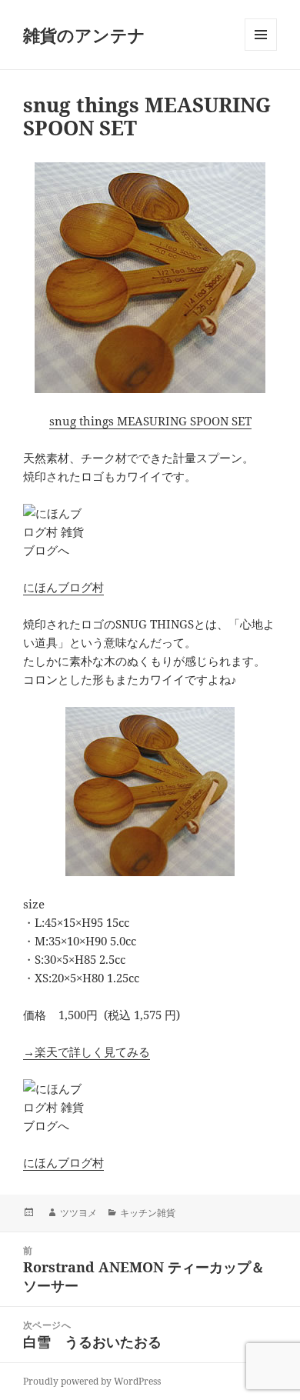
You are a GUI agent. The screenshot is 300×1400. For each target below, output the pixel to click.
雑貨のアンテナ (84, 34)
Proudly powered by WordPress (92, 1381)
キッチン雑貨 (147, 1212)
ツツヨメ (78, 1212)
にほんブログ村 (63, 587)
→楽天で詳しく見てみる (86, 1051)
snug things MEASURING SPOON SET (150, 420)
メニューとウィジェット (261, 50)
